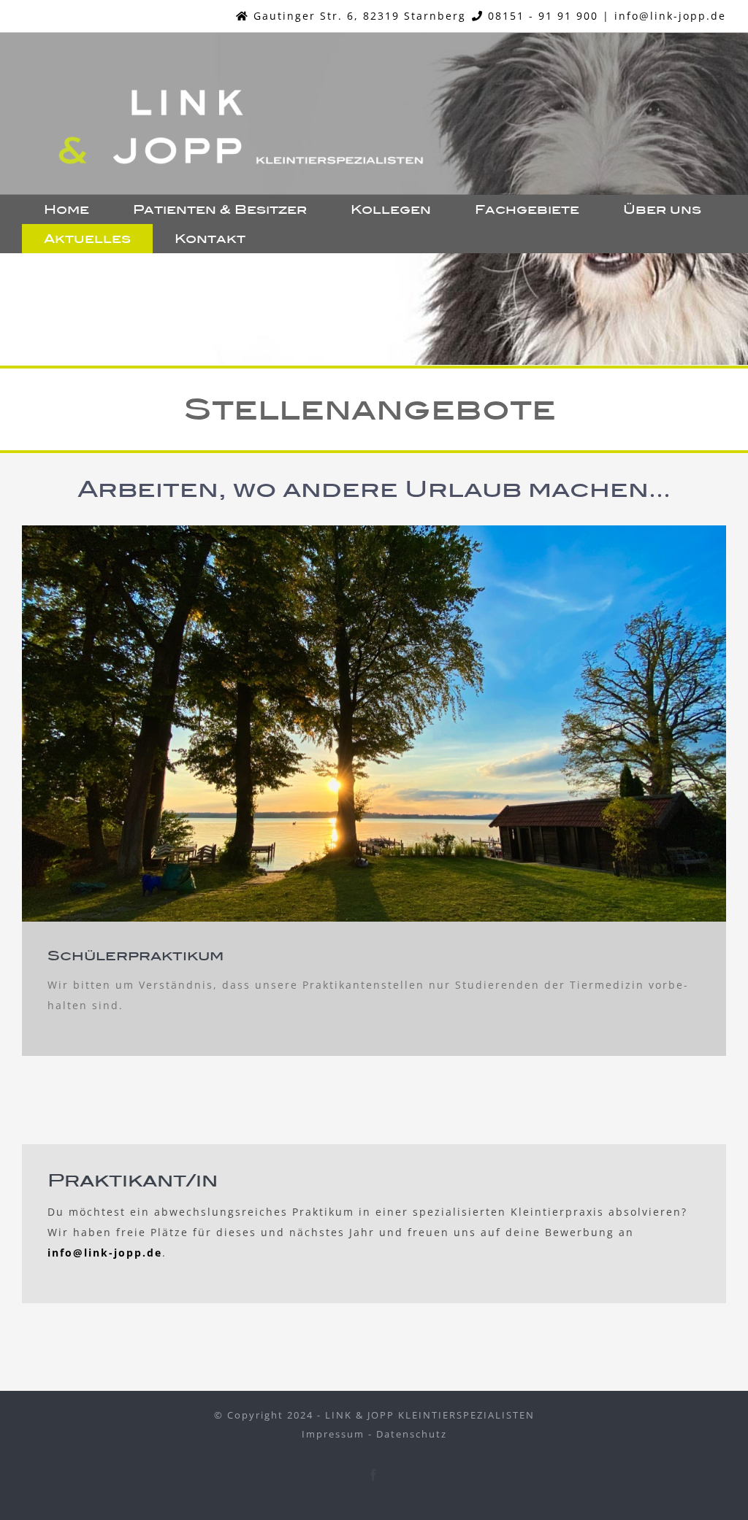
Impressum (333, 1433)
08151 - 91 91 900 (543, 16)
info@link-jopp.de (670, 16)
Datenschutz (411, 1433)
